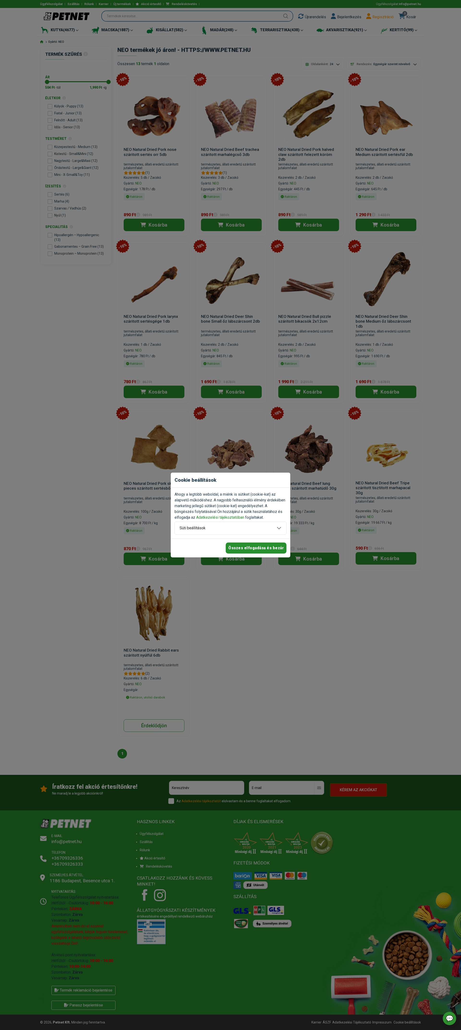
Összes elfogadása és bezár (256, 548)
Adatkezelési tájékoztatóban (220, 517)
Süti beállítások (193, 528)
